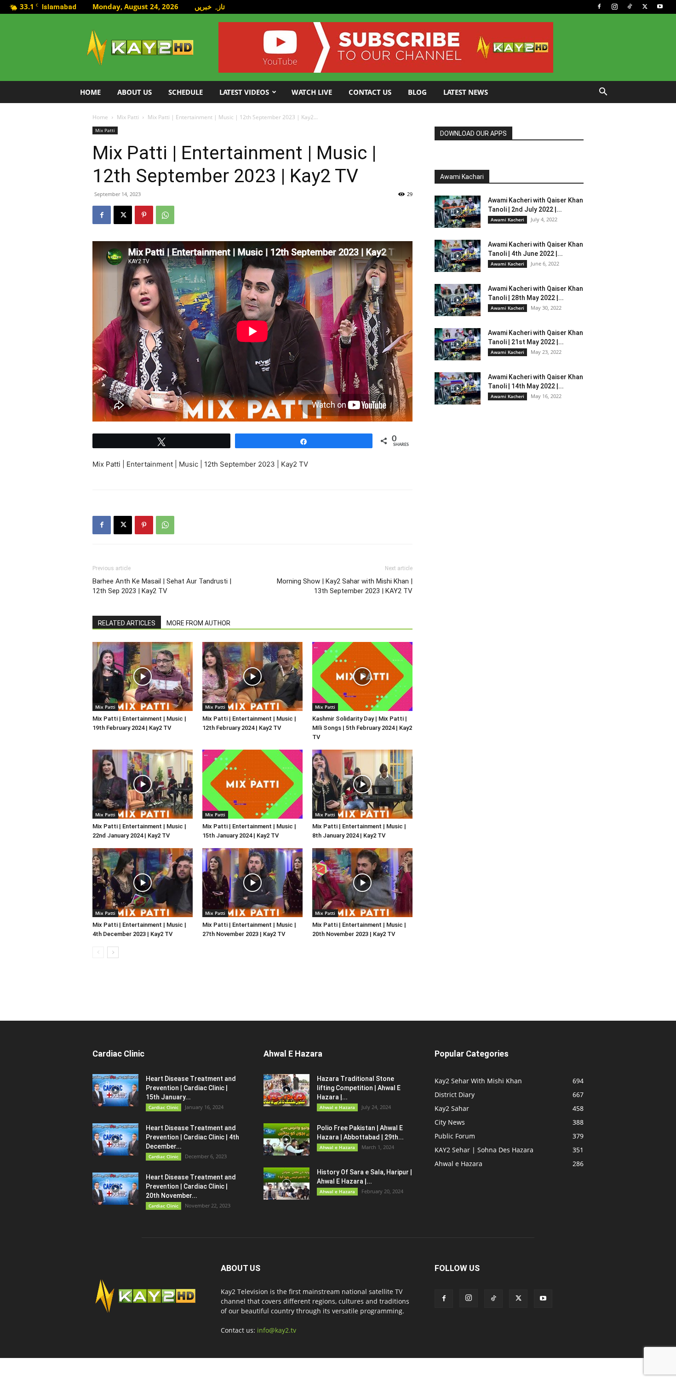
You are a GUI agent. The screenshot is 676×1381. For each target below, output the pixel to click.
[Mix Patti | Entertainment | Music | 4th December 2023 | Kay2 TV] (142, 882)
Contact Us (370, 92)
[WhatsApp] (165, 215)
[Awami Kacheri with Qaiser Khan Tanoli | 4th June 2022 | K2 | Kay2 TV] (458, 256)
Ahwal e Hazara (337, 1107)
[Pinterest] (144, 215)
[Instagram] (614, 6)
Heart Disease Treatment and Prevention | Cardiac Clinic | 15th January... (191, 1088)
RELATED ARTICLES (126, 623)
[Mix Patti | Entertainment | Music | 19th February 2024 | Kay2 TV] (142, 676)
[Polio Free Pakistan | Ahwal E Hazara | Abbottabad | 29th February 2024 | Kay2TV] (286, 1139)
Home (90, 92)
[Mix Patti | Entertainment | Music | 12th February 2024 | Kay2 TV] (252, 676)
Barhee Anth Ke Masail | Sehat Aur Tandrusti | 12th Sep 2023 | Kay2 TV (161, 586)
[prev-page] (98, 952)
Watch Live (312, 92)
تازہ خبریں (210, 6)
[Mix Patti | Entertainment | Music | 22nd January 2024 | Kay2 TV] (142, 784)
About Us (134, 92)
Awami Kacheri (507, 219)
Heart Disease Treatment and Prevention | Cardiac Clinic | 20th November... (191, 1186)
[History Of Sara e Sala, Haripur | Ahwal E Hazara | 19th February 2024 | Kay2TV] (286, 1183)
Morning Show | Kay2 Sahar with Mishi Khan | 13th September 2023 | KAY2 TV (344, 586)
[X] (645, 6)
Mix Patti (128, 117)
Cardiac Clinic (163, 1107)
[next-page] (113, 952)
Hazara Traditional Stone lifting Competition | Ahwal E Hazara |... (359, 1088)
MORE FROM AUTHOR (198, 623)
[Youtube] (660, 6)
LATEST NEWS (465, 92)
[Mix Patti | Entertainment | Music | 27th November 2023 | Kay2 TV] (252, 882)
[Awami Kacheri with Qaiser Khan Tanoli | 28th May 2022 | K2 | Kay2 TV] (458, 300)
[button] (603, 92)
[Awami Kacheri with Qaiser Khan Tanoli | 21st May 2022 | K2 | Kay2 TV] (458, 344)
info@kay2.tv (276, 1330)
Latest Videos (244, 92)
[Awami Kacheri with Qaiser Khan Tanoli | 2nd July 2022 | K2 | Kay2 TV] (458, 212)
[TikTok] (629, 6)
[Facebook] (599, 6)
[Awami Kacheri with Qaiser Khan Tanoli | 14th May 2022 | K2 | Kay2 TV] (458, 388)
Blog (417, 92)
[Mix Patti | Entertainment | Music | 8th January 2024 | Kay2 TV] (362, 784)
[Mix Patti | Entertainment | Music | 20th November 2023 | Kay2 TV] (362, 882)
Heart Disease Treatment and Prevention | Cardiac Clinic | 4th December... (192, 1137)
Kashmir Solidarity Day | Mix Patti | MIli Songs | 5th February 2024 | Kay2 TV (362, 727)
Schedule (185, 92)
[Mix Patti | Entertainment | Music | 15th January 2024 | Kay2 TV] (252, 784)
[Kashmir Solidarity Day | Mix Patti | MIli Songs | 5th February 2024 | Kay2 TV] (362, 676)
